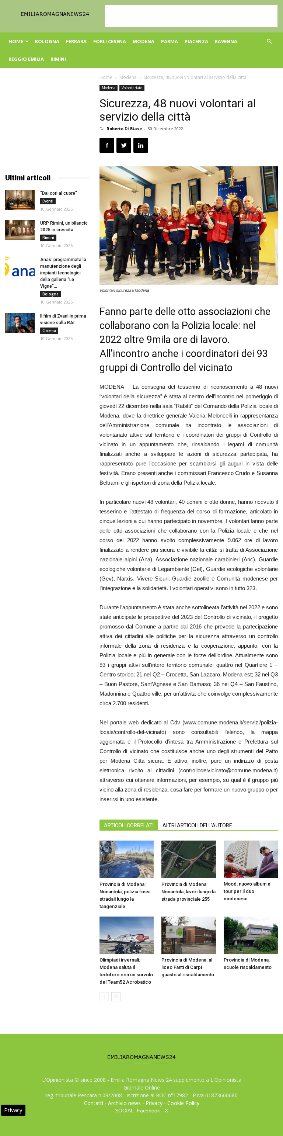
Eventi (47, 201)
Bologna (47, 41)
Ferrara (76, 41)
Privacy (154, 1102)
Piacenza (196, 41)
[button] (269, 41)
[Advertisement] (191, 16)
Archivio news (124, 1102)
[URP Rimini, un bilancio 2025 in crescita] (20, 230)
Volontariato (132, 87)
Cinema (49, 330)
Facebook (148, 1111)
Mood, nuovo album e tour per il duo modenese (247, 891)
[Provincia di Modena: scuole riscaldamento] (251, 935)
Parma (169, 41)
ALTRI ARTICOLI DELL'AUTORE (197, 825)
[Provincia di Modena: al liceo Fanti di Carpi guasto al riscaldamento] (188, 935)
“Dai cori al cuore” (58, 193)
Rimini (58, 59)
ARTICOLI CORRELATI (129, 825)
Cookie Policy (183, 1102)
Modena (143, 41)
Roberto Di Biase (124, 128)
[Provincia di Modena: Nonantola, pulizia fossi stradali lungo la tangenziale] (126, 859)
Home (15, 41)
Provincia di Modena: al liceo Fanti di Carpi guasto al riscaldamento (187, 967)
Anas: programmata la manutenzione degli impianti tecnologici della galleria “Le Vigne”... (63, 273)
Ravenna (226, 41)
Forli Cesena (109, 41)
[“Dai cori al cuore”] (20, 200)
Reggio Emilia (26, 59)
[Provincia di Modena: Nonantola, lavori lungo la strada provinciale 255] (188, 859)
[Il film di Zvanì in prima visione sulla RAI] (20, 323)
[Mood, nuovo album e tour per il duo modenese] (251, 859)
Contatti (93, 1102)
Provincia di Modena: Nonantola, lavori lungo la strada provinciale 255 (188, 892)
